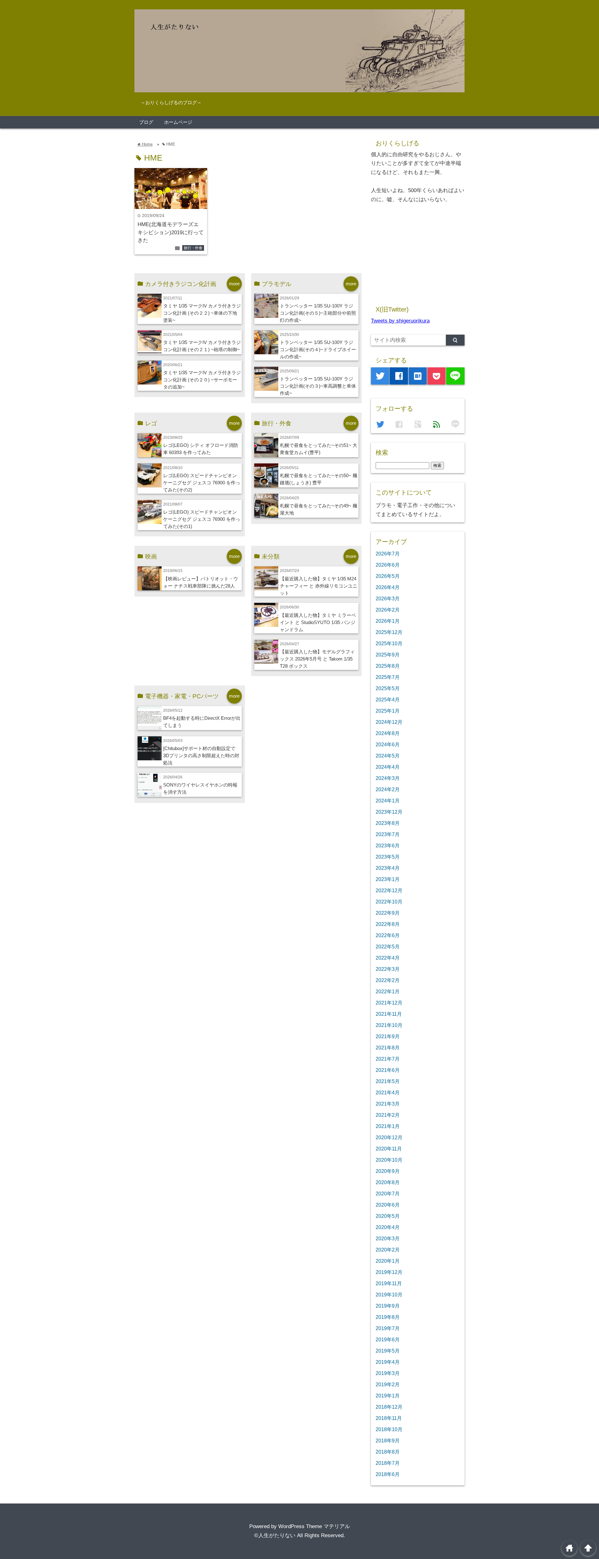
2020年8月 (388, 1182)
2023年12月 (389, 812)
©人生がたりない (274, 1535)
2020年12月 (389, 1137)
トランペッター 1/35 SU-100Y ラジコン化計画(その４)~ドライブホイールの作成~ (318, 349)
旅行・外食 (193, 248)
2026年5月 (388, 576)
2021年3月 (388, 1103)
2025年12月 (389, 632)
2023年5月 (388, 856)
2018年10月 (389, 1429)
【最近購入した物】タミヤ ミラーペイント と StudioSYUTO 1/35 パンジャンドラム (318, 622)
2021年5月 (388, 1081)
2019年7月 (388, 1328)
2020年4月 (388, 1227)
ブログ (146, 122)
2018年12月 (389, 1407)
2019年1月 (388, 1395)
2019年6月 (388, 1339)
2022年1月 (388, 991)
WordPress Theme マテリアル (314, 1526)
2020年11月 (389, 1148)
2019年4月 (388, 1362)
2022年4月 (388, 958)
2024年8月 (388, 733)
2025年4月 (388, 699)
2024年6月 (388, 744)
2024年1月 (388, 800)
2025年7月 (388, 677)
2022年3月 (388, 969)
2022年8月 (388, 924)
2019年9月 (388, 1306)
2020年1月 (388, 1261)
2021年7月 (388, 1059)
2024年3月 (388, 778)
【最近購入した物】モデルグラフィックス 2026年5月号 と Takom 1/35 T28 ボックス (317, 659)
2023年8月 (388, 823)
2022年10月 (389, 901)
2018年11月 (389, 1418)
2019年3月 (388, 1373)
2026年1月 (388, 621)
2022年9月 (388, 913)
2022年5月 (388, 946)
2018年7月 (388, 1463)
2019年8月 (388, 1317)
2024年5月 (388, 755)
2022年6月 (388, 935)
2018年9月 (388, 1440)
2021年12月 (389, 1002)
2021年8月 (388, 1047)
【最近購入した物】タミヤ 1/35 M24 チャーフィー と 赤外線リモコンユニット (318, 586)
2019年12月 (389, 1272)
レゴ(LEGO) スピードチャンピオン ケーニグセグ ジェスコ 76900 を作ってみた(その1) (201, 519)
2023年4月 (388, 868)
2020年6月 (388, 1205)
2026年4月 (388, 587)
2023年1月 (388, 879)
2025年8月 (388, 666)
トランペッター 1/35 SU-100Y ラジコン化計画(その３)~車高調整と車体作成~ (318, 386)
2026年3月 (388, 598)
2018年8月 (388, 1452)
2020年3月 (388, 1238)
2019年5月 (388, 1350)
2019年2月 (388, 1384)
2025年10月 (389, 643)
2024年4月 (388, 767)
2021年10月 (389, 1025)
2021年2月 (388, 1115)
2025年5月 (388, 688)
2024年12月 (389, 722)
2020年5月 (388, 1216)
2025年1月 (388, 711)
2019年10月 (389, 1294)
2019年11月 (389, 1283)
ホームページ (178, 122)
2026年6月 (388, 565)
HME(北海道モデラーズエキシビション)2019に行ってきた (171, 232)
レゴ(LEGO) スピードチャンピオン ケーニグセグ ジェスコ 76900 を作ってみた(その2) (201, 482)
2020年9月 (388, 1171)
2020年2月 (388, 1249)
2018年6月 (388, 1474)
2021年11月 (389, 1014)
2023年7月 (388, 834)
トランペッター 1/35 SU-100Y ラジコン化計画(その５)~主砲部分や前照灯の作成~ (318, 313)
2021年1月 (388, 1126)
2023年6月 (388, 845)
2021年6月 (388, 1070)
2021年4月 (388, 1092)
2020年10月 (389, 1160)
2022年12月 (389, 890)
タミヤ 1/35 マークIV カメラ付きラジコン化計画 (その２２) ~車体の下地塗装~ (202, 313)
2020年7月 (388, 1193)
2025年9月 (388, 654)
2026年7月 (388, 553)
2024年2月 (388, 789)
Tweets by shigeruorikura (400, 321)
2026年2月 (388, 609)
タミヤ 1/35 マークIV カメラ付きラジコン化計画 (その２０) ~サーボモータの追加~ (202, 380)
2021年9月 (388, 1036)
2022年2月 (388, 980)
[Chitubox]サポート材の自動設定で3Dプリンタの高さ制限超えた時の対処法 (201, 755)
